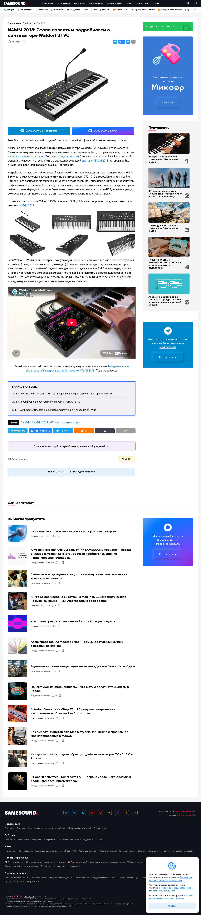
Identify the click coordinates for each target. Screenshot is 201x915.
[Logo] (15, 3)
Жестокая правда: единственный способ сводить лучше (73, 621)
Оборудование (14, 23)
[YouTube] (91, 812)
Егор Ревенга (29, 23)
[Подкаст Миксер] (117, 812)
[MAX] (83, 812)
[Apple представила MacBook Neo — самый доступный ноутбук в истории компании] (17, 646)
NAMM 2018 (27, 205)
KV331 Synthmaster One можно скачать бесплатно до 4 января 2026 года (53, 409)
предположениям (68, 156)
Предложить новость (160, 26)
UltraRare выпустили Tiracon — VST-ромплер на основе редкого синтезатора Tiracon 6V (62, 393)
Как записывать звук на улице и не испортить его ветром (73, 531)
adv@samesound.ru (186, 815)
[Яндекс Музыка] (109, 812)
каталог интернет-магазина (27, 156)
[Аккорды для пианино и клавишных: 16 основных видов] (169, 143)
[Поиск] (194, 3)
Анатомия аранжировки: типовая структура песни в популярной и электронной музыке (164, 301)
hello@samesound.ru (186, 811)
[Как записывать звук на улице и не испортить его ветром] (17, 533)
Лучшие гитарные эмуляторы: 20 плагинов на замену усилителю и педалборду (164, 264)
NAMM (26, 422)
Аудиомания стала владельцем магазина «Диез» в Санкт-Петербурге (83, 666)
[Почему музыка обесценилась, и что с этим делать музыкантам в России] (17, 691)
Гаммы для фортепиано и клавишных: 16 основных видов (163, 228)
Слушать (168, 102)
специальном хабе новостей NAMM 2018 (69, 370)
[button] (115, 42)
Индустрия (35, 583)
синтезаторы (71, 422)
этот (89, 899)
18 (56, 696)
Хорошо (172, 906)
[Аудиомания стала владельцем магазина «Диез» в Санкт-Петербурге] (17, 668)
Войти (127, 459)
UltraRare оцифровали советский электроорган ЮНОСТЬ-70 (45, 401)
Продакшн (35, 536)
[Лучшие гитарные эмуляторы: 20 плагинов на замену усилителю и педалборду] (169, 247)
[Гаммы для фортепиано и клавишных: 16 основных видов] (169, 212)
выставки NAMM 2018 (95, 160)
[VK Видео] (100, 812)
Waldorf (55, 422)
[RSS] (135, 812)
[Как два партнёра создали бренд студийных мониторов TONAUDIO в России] (17, 758)
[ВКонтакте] (74, 812)
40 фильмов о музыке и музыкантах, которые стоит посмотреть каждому (165, 194)
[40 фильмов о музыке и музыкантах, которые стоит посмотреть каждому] (169, 178)
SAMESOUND (29, 896)
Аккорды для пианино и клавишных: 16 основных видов (163, 159)
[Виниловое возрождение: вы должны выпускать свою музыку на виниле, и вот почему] (17, 578)
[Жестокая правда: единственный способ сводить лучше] (17, 623)
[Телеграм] (65, 812)
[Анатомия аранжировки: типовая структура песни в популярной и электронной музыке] (169, 284)
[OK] (126, 812)
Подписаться (168, 357)
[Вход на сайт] (188, 3)
